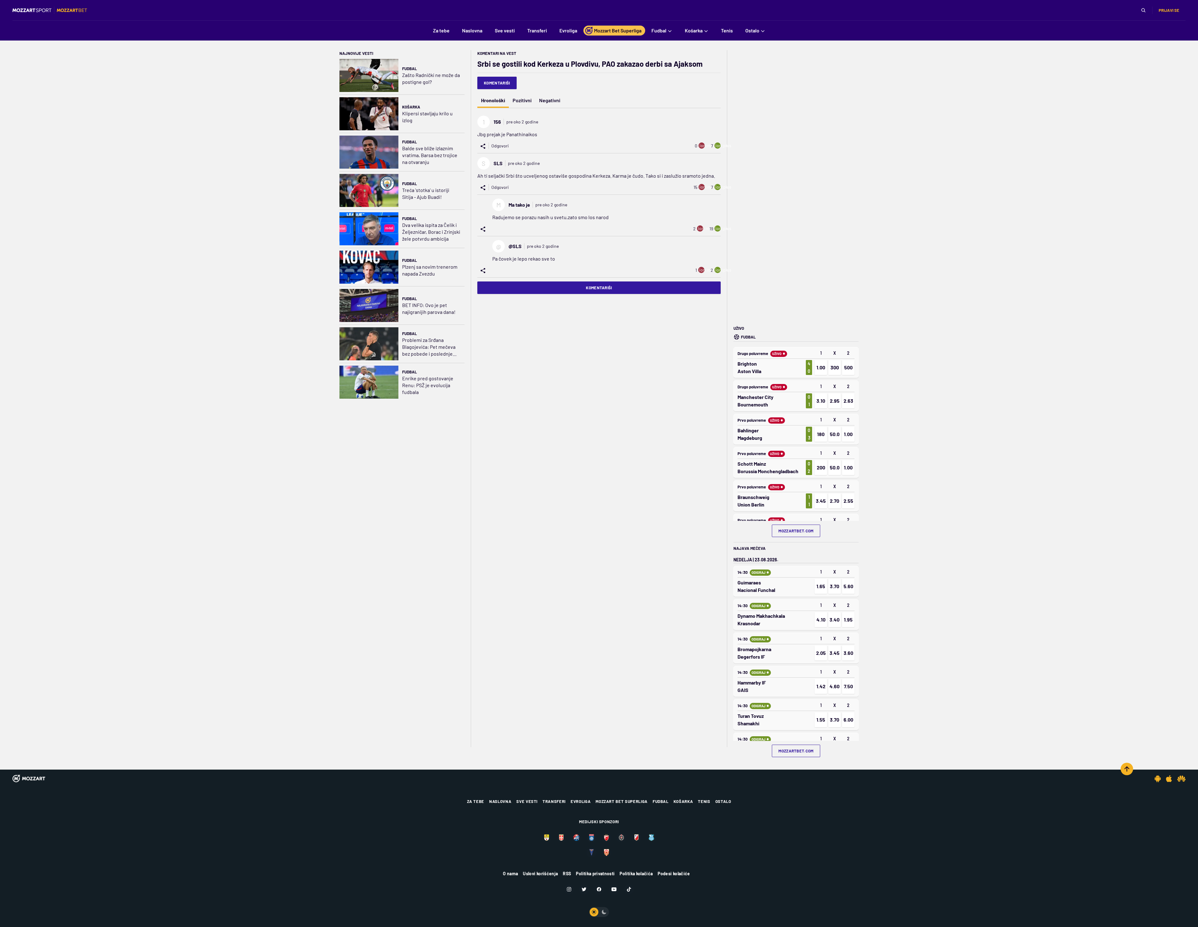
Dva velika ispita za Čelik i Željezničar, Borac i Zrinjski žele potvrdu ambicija (431, 232)
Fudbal (409, 68)
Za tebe (476, 801)
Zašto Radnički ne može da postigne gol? (431, 78)
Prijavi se (1169, 10)
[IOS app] (1169, 778)
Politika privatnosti (595, 873)
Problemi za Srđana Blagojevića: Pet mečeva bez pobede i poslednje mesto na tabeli (428, 347)
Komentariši (497, 82)
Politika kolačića (636, 873)
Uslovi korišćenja (540, 873)
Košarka (411, 106)
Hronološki (493, 100)
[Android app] (1158, 778)
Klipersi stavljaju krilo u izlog (427, 116)
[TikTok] (629, 889)
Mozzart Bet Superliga (622, 801)
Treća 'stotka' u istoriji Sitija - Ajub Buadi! (425, 193)
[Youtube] (614, 889)
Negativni (549, 100)
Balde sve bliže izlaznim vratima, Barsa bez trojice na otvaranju (429, 155)
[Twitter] (584, 889)
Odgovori (500, 145)
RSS (567, 873)
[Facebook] (599, 889)
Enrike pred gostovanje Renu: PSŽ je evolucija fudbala (427, 385)
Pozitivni (522, 100)
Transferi (554, 801)
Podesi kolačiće (674, 873)
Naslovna (500, 801)
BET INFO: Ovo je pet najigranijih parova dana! (428, 308)
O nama (510, 873)
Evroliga (581, 801)
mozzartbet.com (796, 530)
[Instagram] (569, 889)
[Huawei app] (1181, 779)
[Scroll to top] (1127, 769)
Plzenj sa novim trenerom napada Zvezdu (429, 270)
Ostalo (723, 801)
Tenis (704, 801)
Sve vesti (527, 801)
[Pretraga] (1143, 10)
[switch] (599, 912)
